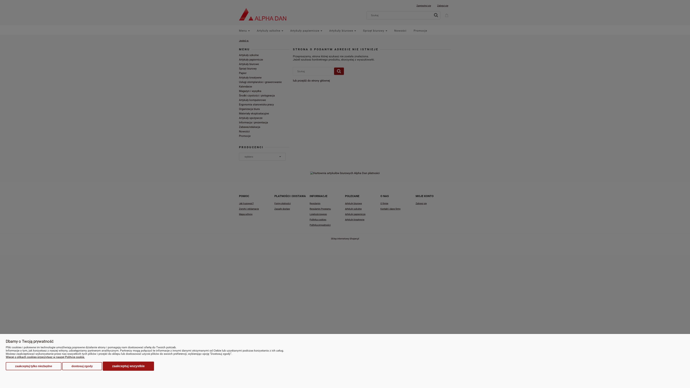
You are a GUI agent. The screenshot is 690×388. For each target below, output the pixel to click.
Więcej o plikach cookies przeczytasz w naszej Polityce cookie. (45, 357)
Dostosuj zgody (82, 366)
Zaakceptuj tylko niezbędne (33, 366)
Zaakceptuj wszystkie (128, 366)
